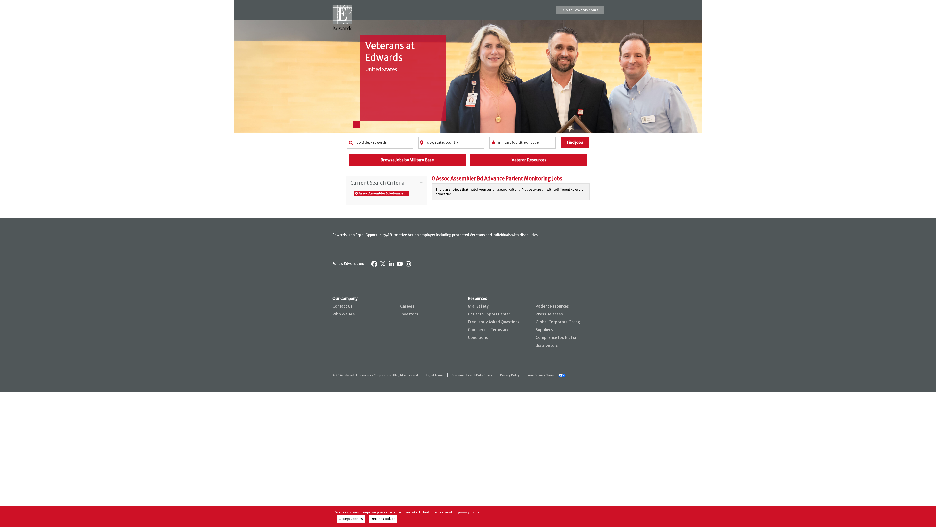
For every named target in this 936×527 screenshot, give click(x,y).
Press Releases (549, 314)
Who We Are (343, 314)
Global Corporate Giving (558, 321)
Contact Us (342, 306)
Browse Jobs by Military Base (407, 159)
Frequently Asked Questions (493, 321)
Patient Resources (552, 306)
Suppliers (544, 329)
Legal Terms (434, 375)
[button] (580, 10)
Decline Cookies (383, 519)
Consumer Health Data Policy (471, 375)
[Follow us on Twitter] (383, 264)
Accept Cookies (351, 519)
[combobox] (380, 142)
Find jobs (575, 142)
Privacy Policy (510, 375)
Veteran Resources (529, 159)
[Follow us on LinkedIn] (391, 264)
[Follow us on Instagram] (408, 264)
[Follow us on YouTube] (400, 264)
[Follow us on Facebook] (374, 264)
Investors (409, 314)
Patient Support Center (489, 314)
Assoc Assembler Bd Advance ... (382, 193)
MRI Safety (478, 306)
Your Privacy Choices (542, 375)
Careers (407, 306)
